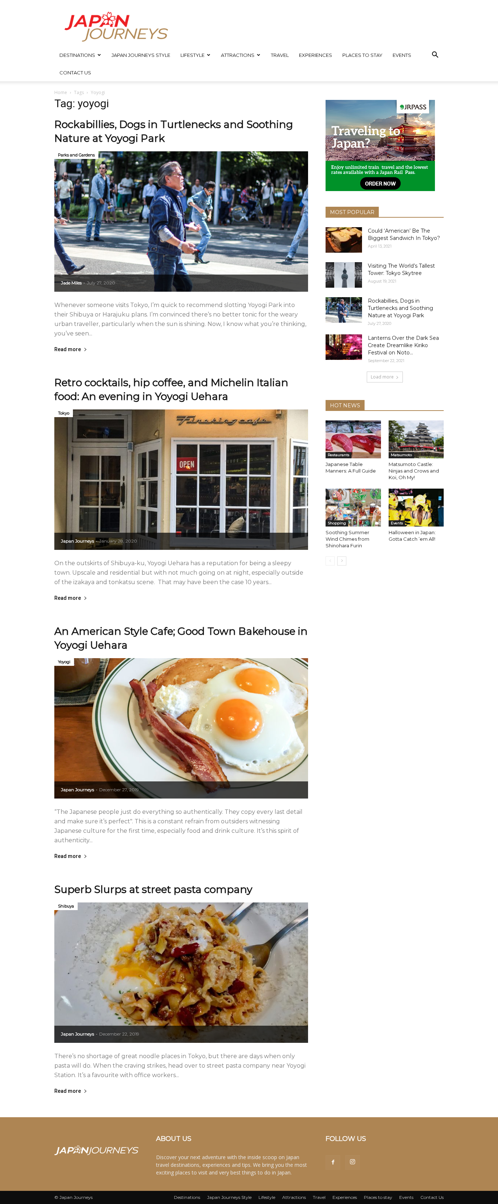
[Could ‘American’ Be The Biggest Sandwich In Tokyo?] (344, 240)
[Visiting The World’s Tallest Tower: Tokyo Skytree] (344, 275)
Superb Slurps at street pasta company (153, 889)
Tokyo (63, 413)
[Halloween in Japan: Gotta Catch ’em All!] (416, 508)
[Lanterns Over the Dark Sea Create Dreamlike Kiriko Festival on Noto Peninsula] (344, 347)
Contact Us (75, 72)
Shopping (337, 523)
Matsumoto (401, 455)
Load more (382, 377)
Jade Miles (71, 283)
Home (60, 92)
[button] (435, 55)
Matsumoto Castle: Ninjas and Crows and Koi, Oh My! (414, 470)
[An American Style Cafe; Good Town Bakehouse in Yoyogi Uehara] (181, 728)
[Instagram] (352, 1162)
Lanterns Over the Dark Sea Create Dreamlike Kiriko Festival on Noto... (403, 345)
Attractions (237, 55)
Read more (67, 349)
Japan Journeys (77, 541)
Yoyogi (64, 661)
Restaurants (338, 455)
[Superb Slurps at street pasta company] (181, 972)
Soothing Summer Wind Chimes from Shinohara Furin (347, 538)
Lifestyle (192, 55)
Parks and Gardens (76, 155)
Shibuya (66, 906)
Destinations (77, 55)
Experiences (315, 55)
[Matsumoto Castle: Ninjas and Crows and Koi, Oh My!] (416, 439)
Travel (280, 55)
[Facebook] (333, 1162)
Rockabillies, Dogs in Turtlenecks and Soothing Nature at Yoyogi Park (400, 308)
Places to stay (362, 55)
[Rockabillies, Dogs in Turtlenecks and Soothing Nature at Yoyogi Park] (181, 221)
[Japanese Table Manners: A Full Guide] (353, 439)
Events (402, 55)
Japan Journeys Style (141, 55)
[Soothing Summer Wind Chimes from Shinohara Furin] (353, 508)
